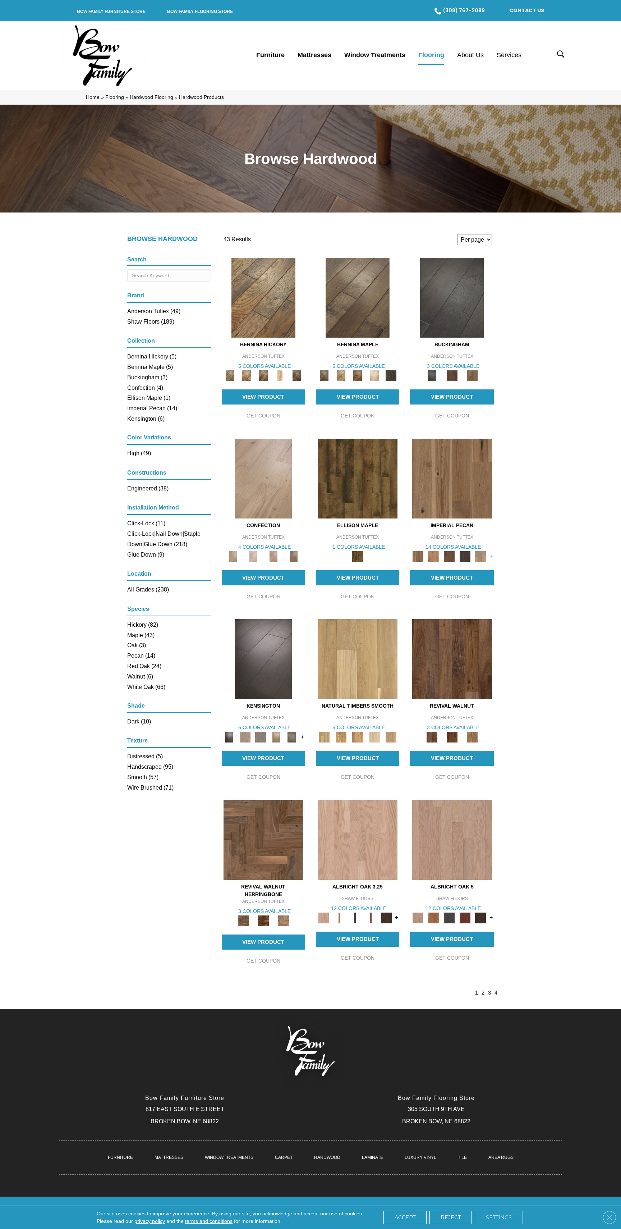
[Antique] (452, 478)
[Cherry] (370, 917)
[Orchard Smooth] (341, 737)
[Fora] (246, 375)
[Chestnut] (449, 556)
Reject (451, 1217)
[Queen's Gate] (276, 737)
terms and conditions (209, 1221)
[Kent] (452, 297)
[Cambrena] (263, 297)
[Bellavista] (357, 297)
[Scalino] (280, 375)
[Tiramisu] (294, 556)
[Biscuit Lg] (357, 839)
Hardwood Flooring (151, 97)
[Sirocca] (472, 737)
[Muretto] (263, 375)
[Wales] (452, 375)
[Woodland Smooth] (391, 737)
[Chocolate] (386, 917)
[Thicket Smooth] (357, 737)
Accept (405, 1217)
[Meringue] (273, 556)
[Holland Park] (245, 737)
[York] (472, 375)
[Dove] (465, 556)
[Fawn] (480, 556)
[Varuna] (391, 375)
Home (93, 97)
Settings (499, 1217)
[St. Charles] (292, 737)
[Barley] (433, 556)
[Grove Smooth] (357, 659)
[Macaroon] (253, 556)
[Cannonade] (357, 478)
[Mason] (374, 375)
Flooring (114, 97)
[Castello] (357, 375)
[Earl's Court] (263, 659)
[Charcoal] (355, 917)
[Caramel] (339, 917)
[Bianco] (341, 375)
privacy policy (149, 1221)
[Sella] (296, 375)
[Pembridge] (260, 737)
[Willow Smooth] (374, 737)
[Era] (452, 659)
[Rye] (452, 737)
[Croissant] (263, 478)
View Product (263, 397)
